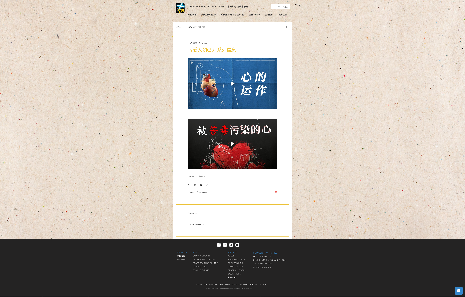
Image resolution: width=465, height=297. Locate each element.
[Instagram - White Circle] (225, 245)
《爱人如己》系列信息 (196, 27)
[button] (255, 13)
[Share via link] (206, 185)
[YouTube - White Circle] (237, 245)
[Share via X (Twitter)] (195, 185)
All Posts (179, 27)
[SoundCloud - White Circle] (231, 245)
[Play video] (232, 83)
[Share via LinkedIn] (201, 185)
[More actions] (275, 43)
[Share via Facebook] (189, 185)
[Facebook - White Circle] (219, 245)
